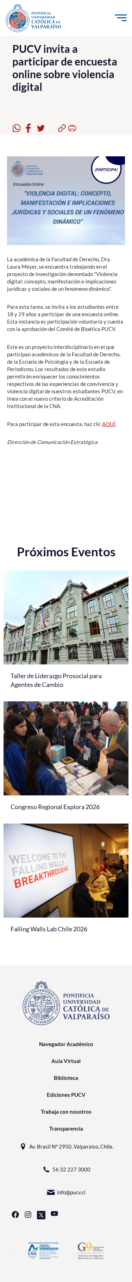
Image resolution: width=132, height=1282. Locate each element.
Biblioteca (66, 1078)
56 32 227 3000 (71, 1169)
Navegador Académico (66, 1044)
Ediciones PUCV (66, 1095)
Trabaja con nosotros (66, 1111)
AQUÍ (108, 424)
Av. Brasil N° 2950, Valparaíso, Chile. (71, 1146)
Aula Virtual (66, 1061)
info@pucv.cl (71, 1192)
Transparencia (66, 1128)
